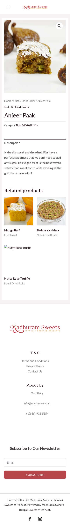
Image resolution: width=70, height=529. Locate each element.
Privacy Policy (35, 366)
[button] (59, 25)
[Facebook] (30, 519)
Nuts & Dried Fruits (24, 100)
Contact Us (35, 371)
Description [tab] (12, 143)
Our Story (36, 393)
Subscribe (35, 474)
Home (7, 100)
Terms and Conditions (35, 361)
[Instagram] (40, 519)
